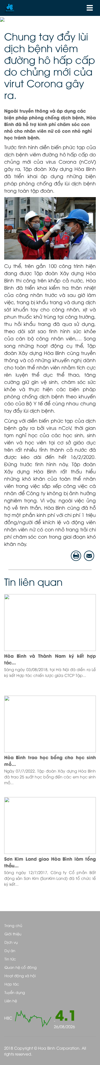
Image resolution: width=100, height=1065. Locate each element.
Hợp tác (11, 983)
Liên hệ (10, 1000)
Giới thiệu (12, 933)
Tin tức (10, 958)
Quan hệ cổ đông (20, 967)
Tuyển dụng (14, 992)
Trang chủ (13, 925)
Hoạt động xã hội (20, 975)
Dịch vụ (11, 942)
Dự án (9, 950)
